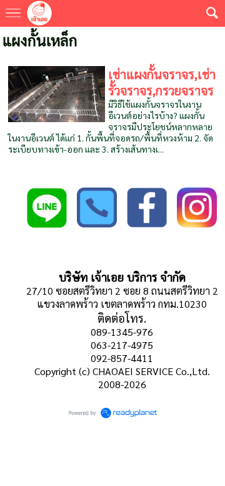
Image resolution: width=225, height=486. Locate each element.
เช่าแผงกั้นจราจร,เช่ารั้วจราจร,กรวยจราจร (162, 82)
